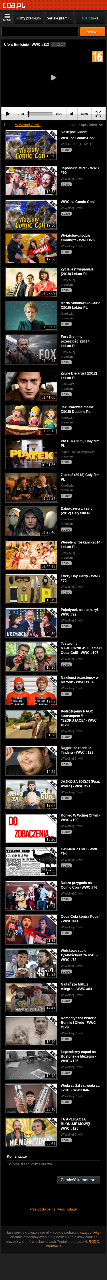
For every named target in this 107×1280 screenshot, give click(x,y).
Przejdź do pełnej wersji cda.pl (53, 1209)
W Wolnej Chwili (28, 125)
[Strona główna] (14, 5)
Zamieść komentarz (78, 1179)
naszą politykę (88, 1233)
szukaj (92, 31)
